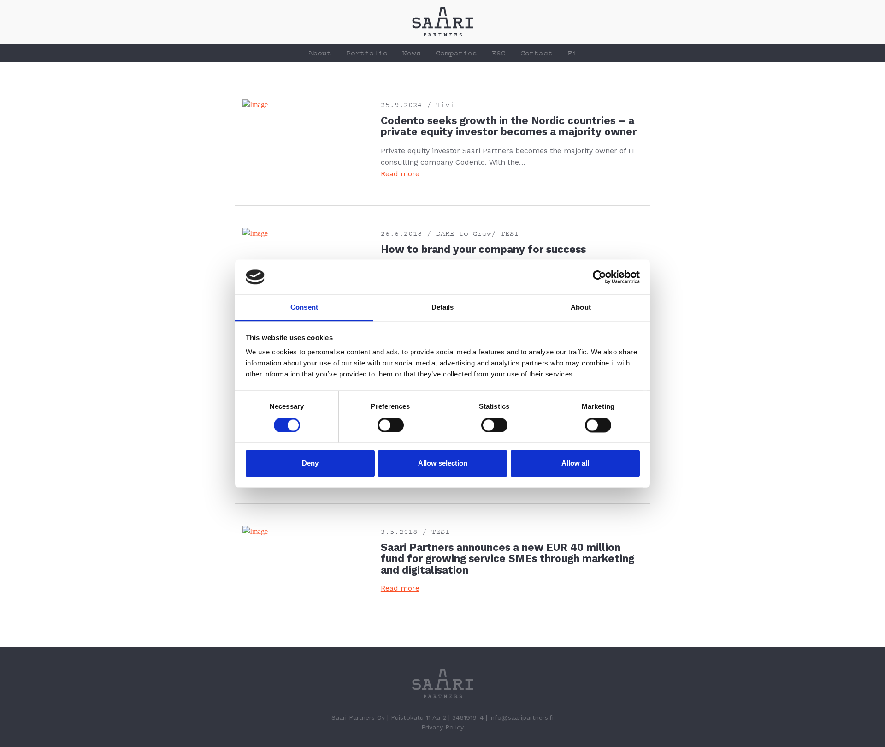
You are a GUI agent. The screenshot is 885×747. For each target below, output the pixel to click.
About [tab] (581, 307)
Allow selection (442, 463)
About (319, 53)
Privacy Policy (442, 727)
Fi (572, 53)
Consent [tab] (304, 307)
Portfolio (367, 53)
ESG (499, 53)
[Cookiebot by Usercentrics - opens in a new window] (599, 277)
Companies (456, 53)
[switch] (391, 425)
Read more (400, 173)
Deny (310, 463)
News (411, 53)
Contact (536, 53)
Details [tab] (442, 307)
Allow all (575, 463)
